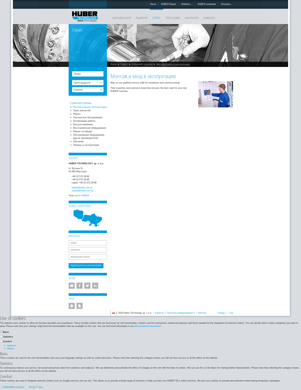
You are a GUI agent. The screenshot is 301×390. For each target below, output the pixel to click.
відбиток (159, 313)
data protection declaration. (148, 326)
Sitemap (202, 313)
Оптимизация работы (84, 121)
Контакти (191, 18)
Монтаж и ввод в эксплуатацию (173, 64)
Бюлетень (74, 236)
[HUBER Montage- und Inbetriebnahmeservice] (215, 94)
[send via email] (72, 286)
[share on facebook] (79, 286)
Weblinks (186, 4)
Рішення (141, 18)
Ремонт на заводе (82, 131)
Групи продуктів (82, 82)
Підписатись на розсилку (86, 265)
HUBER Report (168, 4)
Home (153, 4)
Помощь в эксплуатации (86, 145)
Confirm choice (13, 387)
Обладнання (121, 18)
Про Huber (173, 18)
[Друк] (72, 306)
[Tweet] (87, 286)
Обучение (78, 141)
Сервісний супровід (142, 64)
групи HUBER (82, 195)
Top (231, 313)
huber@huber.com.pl (82, 187)
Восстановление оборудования (89, 128)
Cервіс (156, 18)
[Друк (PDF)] (79, 306)
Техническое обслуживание (87, 117)
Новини (209, 18)
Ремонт (77, 114)
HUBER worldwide (207, 4)
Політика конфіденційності (181, 313)
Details (10, 348)
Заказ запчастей (81, 110)
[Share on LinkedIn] (95, 286)
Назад (221, 313)
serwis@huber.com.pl (82, 190)
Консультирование (83, 124)
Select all (36, 387)
